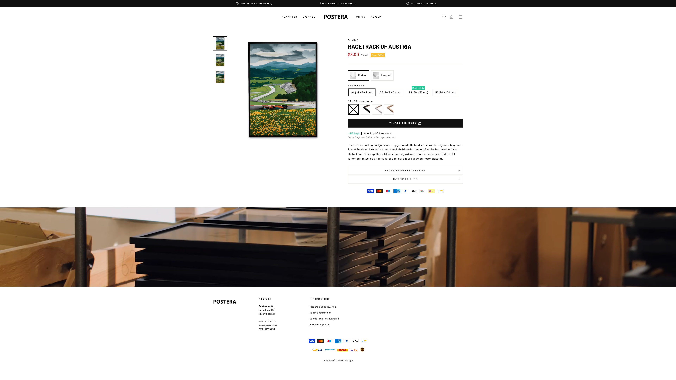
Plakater (290, 16)
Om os (360, 16)
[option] (254, 3)
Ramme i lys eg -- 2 (389, 109)
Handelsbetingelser (320, 312)
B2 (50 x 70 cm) (418, 92)
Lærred (309, 16)
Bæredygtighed (405, 179)
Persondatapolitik (319, 324)
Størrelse (356, 85)
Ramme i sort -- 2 (365, 109)
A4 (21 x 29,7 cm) (362, 92)
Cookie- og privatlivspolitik (324, 318)
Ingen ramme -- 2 (353, 109)
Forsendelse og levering (322, 306)
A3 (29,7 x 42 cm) (390, 92)
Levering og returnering (405, 170)
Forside (352, 40)
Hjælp (376, 16)
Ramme (360, 101)
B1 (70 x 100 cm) (445, 92)
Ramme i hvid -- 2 (377, 109)
